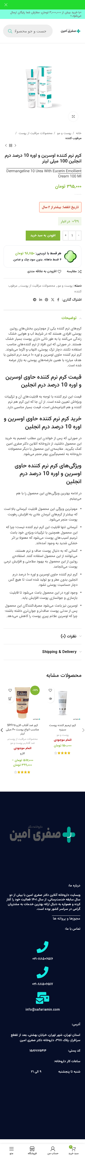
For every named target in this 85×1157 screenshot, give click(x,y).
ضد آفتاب (29, 743)
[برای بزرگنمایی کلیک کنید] (73, 116)
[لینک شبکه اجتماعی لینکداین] (40, 300)
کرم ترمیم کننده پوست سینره (62, 727)
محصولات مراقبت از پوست (35, 133)
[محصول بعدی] (6, 145)
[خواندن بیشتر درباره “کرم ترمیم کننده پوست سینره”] (50, 699)
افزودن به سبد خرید (42, 235)
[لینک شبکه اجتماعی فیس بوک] (58, 300)
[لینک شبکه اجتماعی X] (53, 300)
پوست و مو (63, 133)
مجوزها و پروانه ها (66, 919)
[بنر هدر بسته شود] (6, 4)
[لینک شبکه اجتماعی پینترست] (46, 300)
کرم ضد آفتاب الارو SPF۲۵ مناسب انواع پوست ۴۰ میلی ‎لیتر (22, 729)
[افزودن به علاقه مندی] (50, 690)
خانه (78, 133)
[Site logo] (70, 31)
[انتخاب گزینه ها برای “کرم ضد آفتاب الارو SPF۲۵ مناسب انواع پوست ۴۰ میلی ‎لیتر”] (10, 699)
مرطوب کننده (73, 138)
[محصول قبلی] (15, 145)
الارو (22, 753)
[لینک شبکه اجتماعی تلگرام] (35, 300)
